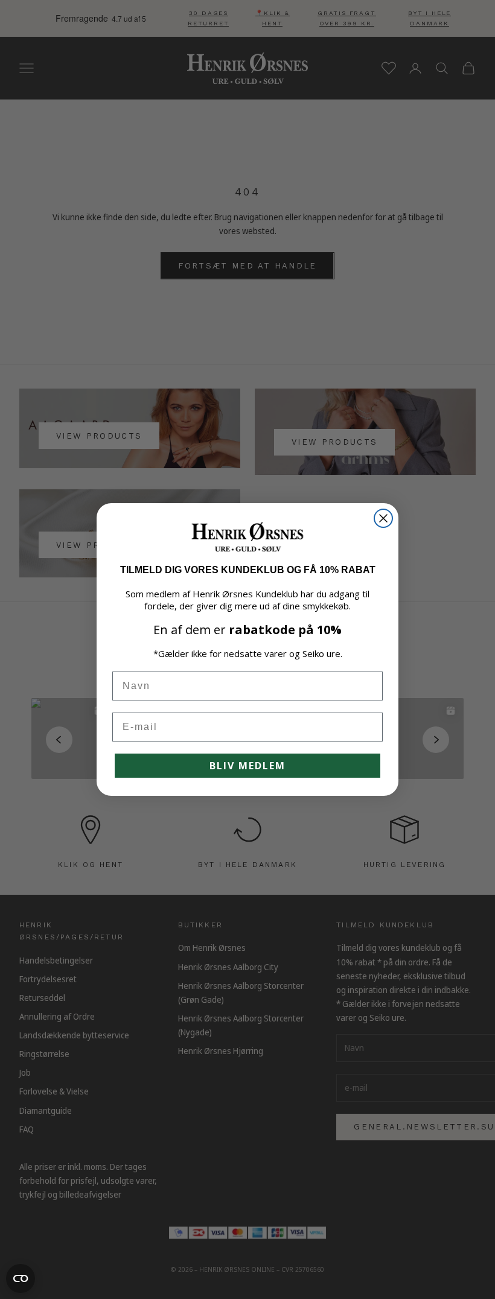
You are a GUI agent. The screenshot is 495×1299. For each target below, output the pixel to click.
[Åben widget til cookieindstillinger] (20, 1278)
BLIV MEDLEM (247, 765)
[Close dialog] (383, 518)
